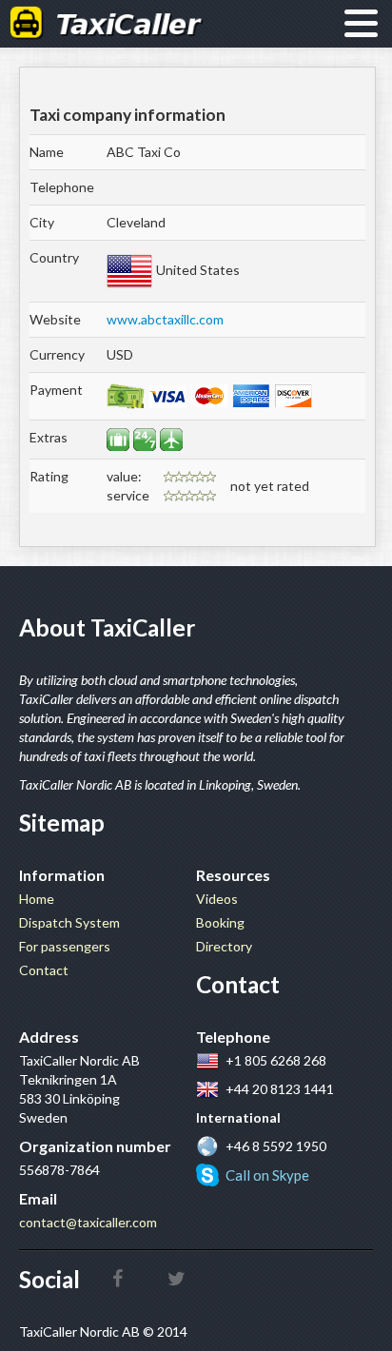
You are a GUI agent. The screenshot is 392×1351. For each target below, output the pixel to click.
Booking (220, 922)
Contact (44, 970)
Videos (217, 899)
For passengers (64, 946)
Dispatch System (69, 922)
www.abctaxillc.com (165, 319)
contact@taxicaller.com (88, 1222)
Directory (224, 946)
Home (36, 899)
